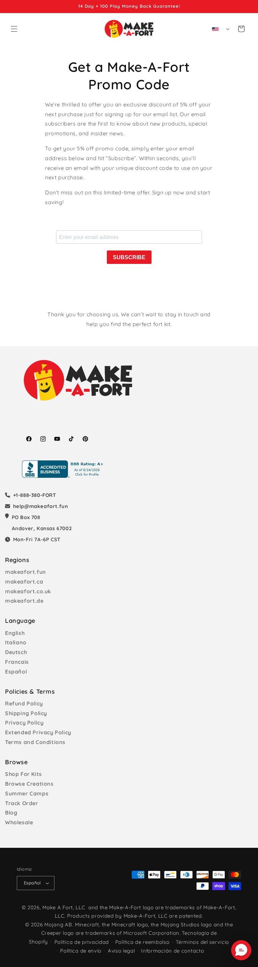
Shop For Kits (23, 774)
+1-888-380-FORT (34, 495)
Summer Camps (26, 793)
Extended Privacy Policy (38, 732)
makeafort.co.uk (28, 591)
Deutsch (16, 652)
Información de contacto (172, 951)
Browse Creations (29, 783)
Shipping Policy (26, 713)
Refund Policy (24, 703)
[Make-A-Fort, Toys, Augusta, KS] (64, 469)
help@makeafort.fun (40, 506)
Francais (17, 661)
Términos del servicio (202, 942)
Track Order (21, 803)
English (15, 633)
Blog (11, 812)
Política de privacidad (81, 942)
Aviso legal (121, 951)
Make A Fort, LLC (63, 907)
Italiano (16, 642)
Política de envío (80, 951)
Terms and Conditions (35, 742)
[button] (14, 28)
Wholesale (19, 822)
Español (16, 671)
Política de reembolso (142, 942)
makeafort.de (24, 600)
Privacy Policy (24, 722)
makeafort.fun (25, 571)
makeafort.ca (24, 581)
